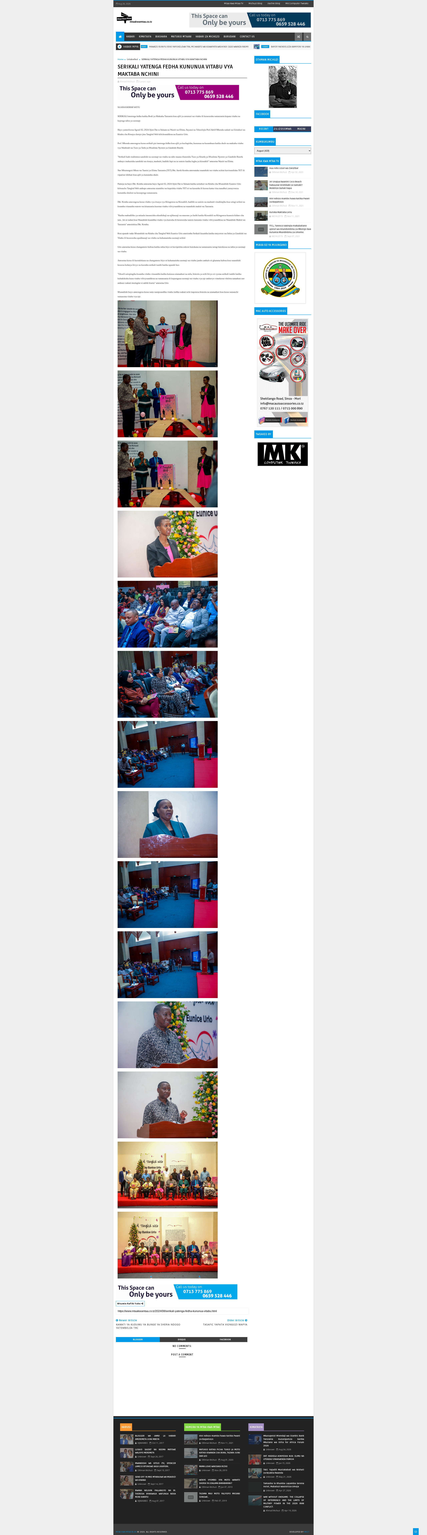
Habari (130, 36)
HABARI (188, 46)
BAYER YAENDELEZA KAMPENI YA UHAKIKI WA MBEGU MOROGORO (226, 46)
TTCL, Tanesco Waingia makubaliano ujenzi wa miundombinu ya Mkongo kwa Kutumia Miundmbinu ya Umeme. (290, 229)
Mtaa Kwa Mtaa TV (233, 3)
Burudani (230, 36)
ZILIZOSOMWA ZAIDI (283, 130)
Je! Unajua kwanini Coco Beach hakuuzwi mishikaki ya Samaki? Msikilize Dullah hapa (286, 185)
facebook (225, 1339)
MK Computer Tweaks (296, 3)
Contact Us (247, 36)
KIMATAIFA (256, 1427)
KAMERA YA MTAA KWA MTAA (202, 1427)
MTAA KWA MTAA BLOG (126, 1532)
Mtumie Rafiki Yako (129, 1303)
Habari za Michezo (208, 36)
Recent (264, 129)
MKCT (306, 1532)
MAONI (301, 129)
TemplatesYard (215, 1527)
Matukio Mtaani (181, 36)
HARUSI (126, 1427)
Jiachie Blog (274, 3)
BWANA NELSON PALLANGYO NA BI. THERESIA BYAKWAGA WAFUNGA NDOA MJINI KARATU (155, 1493)
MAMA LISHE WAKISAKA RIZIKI (213, 1466)
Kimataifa (145, 36)
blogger (138, 1339)
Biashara (161, 36)
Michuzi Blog (255, 3)
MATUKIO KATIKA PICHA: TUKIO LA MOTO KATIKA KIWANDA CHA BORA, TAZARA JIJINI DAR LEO (219, 1452)
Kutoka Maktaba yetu (280, 212)
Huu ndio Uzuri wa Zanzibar (283, 168)
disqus (181, 1339)
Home (121, 59)
